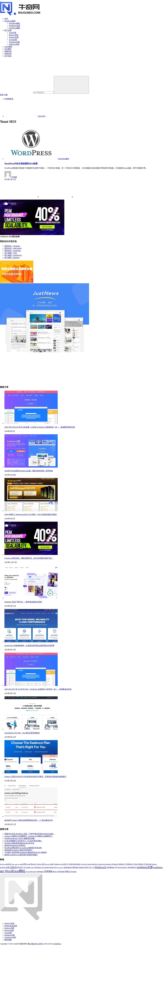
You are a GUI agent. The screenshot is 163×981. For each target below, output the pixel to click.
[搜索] (71, 85)
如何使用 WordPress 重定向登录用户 (18, 850)
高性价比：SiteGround (12, 248)
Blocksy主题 (13, 35)
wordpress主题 (145, 867)
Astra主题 (12, 33)
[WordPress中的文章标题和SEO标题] (31, 159)
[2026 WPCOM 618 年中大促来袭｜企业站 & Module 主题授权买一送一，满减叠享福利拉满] (31, 423)
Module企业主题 (10, 926)
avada (28, 864)
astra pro (17, 864)
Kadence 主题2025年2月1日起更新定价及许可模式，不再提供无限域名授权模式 (35, 777)
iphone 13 (122, 864)
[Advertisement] (66, 368)
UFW (90, 867)
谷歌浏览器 (61, 871)
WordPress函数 (14, 28)
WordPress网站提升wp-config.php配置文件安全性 (23, 848)
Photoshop (38, 867)
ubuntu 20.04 (83, 867)
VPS (93, 867)
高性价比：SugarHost (12, 251)
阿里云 (67, 871)
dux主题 (63, 864)
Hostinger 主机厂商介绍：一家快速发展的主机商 (23, 602)
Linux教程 (8, 47)
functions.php (74, 864)
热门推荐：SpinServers (13, 255)
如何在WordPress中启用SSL (15, 845)
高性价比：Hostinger (12, 246)
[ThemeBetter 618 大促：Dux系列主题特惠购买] (31, 729)
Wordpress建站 (63, 159)
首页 (6, 19)
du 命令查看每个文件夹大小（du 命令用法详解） (23, 841)
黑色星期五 (74, 871)
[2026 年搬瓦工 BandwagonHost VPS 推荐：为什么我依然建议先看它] (31, 511)
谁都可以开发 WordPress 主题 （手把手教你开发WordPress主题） (29, 834)
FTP (68, 864)
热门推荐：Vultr (10, 253)
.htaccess (2, 864)
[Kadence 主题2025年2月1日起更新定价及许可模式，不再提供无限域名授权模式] (31, 773)
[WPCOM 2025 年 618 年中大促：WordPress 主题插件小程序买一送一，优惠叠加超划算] (31, 685)
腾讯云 (55, 871)
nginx (32, 867)
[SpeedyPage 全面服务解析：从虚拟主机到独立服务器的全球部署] (31, 642)
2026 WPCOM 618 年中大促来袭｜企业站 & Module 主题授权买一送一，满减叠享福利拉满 (39, 427)
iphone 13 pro (132, 864)
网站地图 (8, 940)
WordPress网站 (15, 871)
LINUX (13, 867)
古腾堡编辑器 (40, 871)
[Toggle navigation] (1, 1)
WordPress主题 (14, 26)
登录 (2, 95)
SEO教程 (7, 49)
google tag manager (105, 864)
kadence (154, 864)
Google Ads (84, 864)
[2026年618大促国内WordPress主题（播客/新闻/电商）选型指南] (31, 467)
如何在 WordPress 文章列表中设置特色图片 (21, 855)
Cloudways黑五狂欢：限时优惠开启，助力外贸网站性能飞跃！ (28, 558)
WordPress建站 (14, 23)
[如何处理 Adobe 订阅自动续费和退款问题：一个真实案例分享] (31, 816)
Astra (13, 864)
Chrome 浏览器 (49, 864)
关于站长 (8, 56)
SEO (55, 867)
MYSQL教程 (27, 867)
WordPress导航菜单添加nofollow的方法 (19, 843)
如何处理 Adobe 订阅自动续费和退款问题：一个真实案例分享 (28, 820)
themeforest (68, 867)
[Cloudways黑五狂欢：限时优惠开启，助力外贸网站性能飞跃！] (31, 554)
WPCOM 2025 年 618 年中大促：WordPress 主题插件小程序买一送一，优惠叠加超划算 (38, 689)
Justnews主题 (9, 923)
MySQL (20, 867)
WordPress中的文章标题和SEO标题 (21, 163)
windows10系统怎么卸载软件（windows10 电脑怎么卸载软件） (28, 836)
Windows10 (100, 867)
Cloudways (57, 864)
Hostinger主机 (9, 935)
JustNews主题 (14, 44)
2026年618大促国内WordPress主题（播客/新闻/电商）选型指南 (28, 471)
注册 (6, 95)
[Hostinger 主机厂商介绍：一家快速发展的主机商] (31, 598)
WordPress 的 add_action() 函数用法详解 (19, 838)
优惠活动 (8, 51)
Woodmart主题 (14, 42)
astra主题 (23, 864)
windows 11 (112, 867)
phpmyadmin (49, 867)
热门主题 (8, 30)
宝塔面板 (48, 871)
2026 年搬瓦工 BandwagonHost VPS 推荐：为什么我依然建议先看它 (30, 514)
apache (8, 864)
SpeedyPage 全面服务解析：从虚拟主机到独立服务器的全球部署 (29, 645)
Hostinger (115, 864)
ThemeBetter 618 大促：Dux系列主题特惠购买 (22, 733)
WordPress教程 (10, 21)
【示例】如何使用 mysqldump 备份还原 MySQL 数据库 (25, 852)
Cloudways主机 (10, 937)
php (43, 867)
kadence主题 (4, 867)
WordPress (132, 867)
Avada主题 (13, 40)
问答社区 (8, 54)
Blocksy (33, 864)
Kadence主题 (14, 37)
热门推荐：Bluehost (12, 258)
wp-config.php (31, 871)
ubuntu (75, 867)
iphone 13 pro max (144, 864)
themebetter (60, 867)
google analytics (92, 864)
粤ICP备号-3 (35, 944)
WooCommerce (122, 867)
